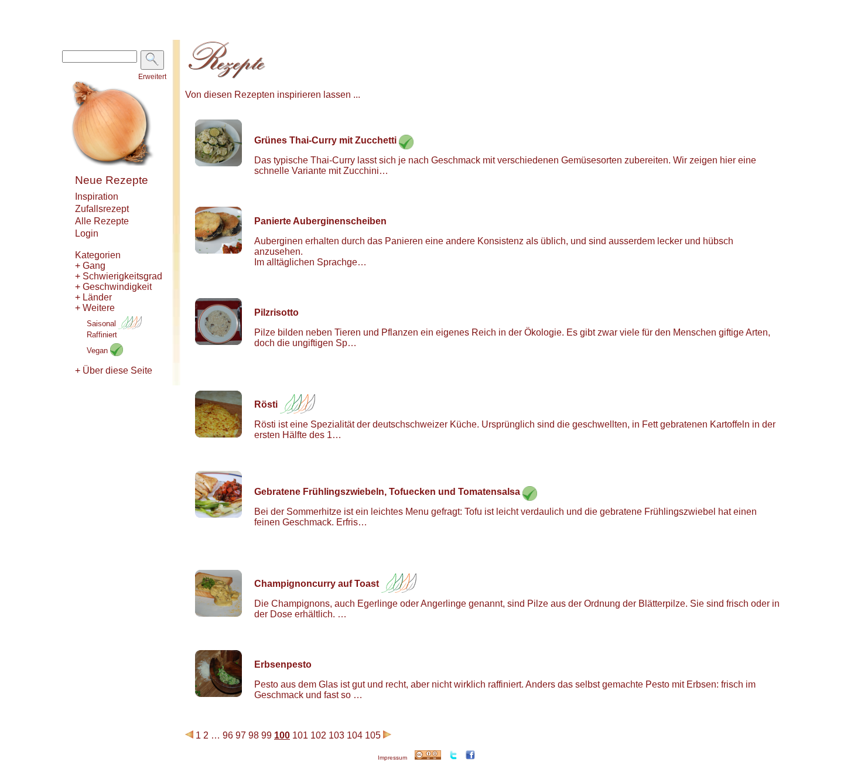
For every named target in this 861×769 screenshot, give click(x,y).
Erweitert (152, 77)
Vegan (98, 350)
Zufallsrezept (102, 209)
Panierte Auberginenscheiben (320, 221)
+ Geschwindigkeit (113, 287)
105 (373, 735)
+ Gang (90, 266)
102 (318, 735)
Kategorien (98, 255)
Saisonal (102, 323)
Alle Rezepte (102, 221)
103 (336, 735)
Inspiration (96, 196)
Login (86, 233)
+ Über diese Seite (113, 370)
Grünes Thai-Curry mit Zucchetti (325, 140)
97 (240, 735)
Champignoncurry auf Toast (316, 584)
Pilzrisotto (276, 312)
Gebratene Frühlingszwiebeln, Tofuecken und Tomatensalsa (387, 492)
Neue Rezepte (111, 180)
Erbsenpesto (283, 664)
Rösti (266, 404)
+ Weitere (95, 308)
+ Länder (93, 297)
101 (300, 735)
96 (228, 735)
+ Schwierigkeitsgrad (118, 276)
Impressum (392, 757)
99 (266, 735)
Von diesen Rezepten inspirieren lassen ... (272, 95)
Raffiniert (102, 334)
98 (253, 735)
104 (355, 735)
